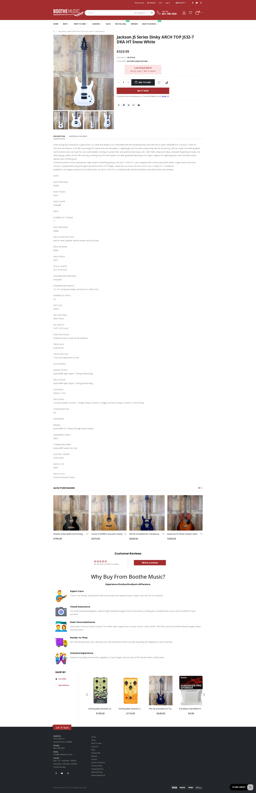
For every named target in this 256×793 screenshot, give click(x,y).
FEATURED (62, 679)
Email (139, 105)
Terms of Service (98, 762)
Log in (167, 3)
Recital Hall (95, 753)
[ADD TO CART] (84, 499)
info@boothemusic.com (62, 754)
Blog (93, 749)
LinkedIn (129, 105)
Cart (160, 3)
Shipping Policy (97, 769)
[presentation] (56, 120)
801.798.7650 (169, 13)
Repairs (94, 756)
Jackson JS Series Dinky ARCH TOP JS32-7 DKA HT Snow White (155, 39)
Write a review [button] (150, 562)
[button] (199, 487)
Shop (93, 740)
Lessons (94, 746)
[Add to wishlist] (159, 82)
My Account (139, 3)
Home (54, 31)
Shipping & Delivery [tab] (78, 136)
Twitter (124, 105)
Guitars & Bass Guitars (137, 61)
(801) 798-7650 (59, 748)
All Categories (139, 13)
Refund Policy (96, 772)
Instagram (67, 773)
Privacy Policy (96, 765)
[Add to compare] (166, 82)
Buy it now (143, 90)
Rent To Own (96, 743)
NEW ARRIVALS (64, 685)
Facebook (119, 105)
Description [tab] (59, 136)
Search (152, 12)
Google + (134, 105)
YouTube (61, 773)
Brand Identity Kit (98, 775)
